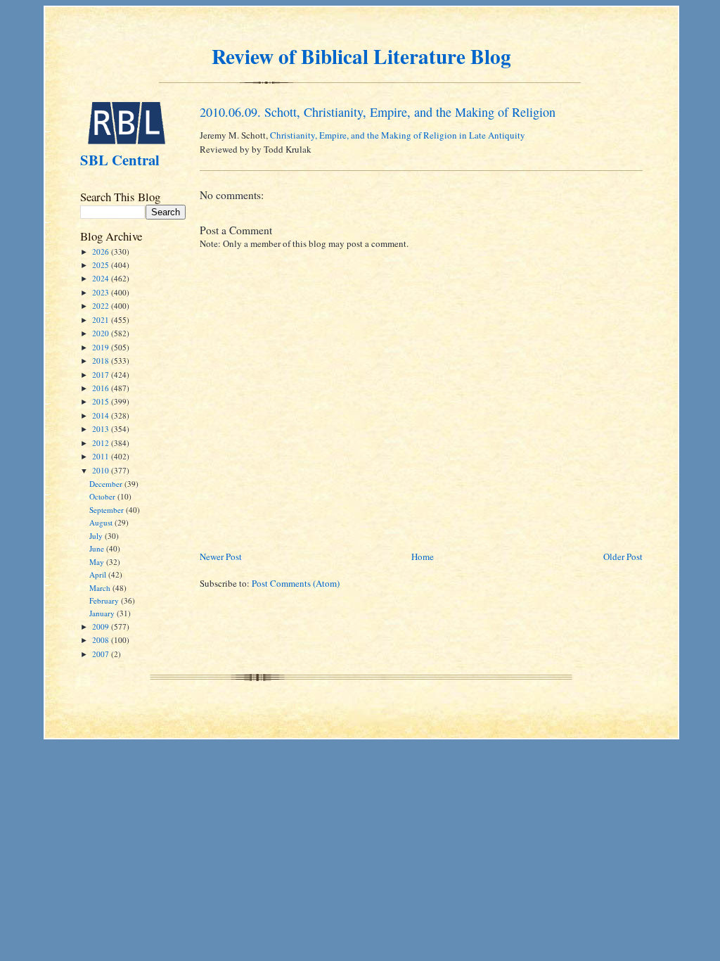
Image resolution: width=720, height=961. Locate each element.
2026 (101, 251)
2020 (101, 333)
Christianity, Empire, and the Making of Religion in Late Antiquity (397, 135)
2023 (101, 292)
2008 (101, 640)
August (102, 522)
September (107, 509)
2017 (101, 374)
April (98, 574)
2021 (101, 319)
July (97, 535)
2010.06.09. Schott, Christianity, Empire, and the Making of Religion (377, 111)
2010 (101, 470)
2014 (101, 415)
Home (422, 556)
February (105, 600)
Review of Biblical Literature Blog (361, 56)
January (103, 613)
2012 (101, 443)
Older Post (623, 556)
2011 (101, 456)
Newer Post (221, 556)
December (106, 483)
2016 (101, 388)
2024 (101, 278)
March (100, 588)
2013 (101, 429)
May (97, 561)
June (97, 548)
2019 (101, 347)
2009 (101, 626)
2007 (101, 654)
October (103, 496)
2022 (101, 305)
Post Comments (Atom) (296, 583)
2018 (101, 360)
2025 (101, 265)
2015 (101, 401)
